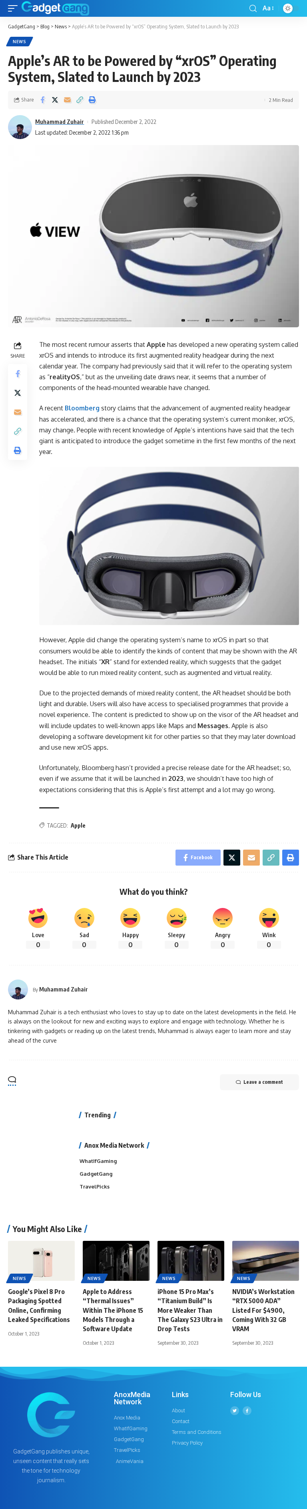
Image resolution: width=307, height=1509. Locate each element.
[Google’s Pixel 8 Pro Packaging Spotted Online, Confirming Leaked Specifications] (41, 1261)
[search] (253, 8)
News (19, 41)
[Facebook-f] (247, 1410)
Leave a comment (263, 1082)
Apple (78, 825)
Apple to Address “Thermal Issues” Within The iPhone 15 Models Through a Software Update (113, 1310)
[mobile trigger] (15, 8)
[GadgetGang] (55, 8)
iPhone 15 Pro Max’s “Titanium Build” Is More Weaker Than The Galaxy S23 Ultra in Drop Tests (190, 1310)
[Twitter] (234, 1410)
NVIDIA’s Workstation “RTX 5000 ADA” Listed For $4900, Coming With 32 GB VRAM (263, 1310)
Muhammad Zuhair (59, 121)
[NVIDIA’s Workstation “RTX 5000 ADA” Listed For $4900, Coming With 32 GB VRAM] (265, 1261)
